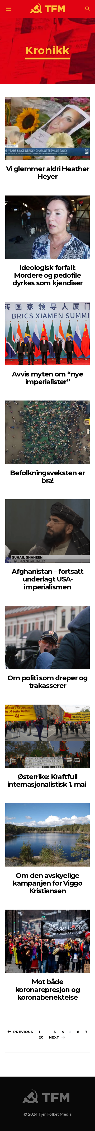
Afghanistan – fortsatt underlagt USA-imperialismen (47, 579)
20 (41, 1037)
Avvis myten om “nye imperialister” (47, 378)
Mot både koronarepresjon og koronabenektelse (47, 990)
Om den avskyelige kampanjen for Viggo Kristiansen (47, 883)
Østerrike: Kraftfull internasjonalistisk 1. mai (47, 780)
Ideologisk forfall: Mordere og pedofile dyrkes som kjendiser (47, 275)
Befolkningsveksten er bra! (47, 477)
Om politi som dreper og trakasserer (47, 682)
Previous (23, 1032)
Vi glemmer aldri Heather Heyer (47, 173)
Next (54, 1037)
